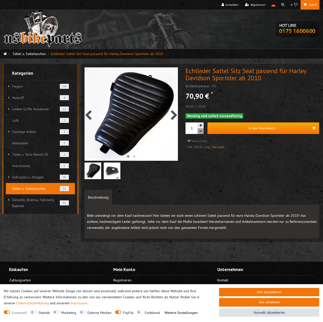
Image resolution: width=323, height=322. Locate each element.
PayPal (128, 312)
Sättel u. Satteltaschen (29, 53)
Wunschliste (199, 141)
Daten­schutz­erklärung (32, 303)
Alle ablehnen (269, 302)
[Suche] (283, 5)
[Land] (273, 5)
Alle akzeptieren (269, 292)
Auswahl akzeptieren (269, 312)
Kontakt (222, 280)
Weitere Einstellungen (181, 312)
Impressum (79, 303)
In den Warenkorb (261, 128)
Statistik (44, 312)
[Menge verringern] (201, 131)
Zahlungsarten (20, 280)
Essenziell (19, 312)
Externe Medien (100, 312)
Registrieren (122, 280)
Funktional (152, 312)
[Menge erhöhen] (201, 125)
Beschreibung (98, 197)
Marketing (68, 312)
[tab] (98, 197)
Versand (217, 147)
